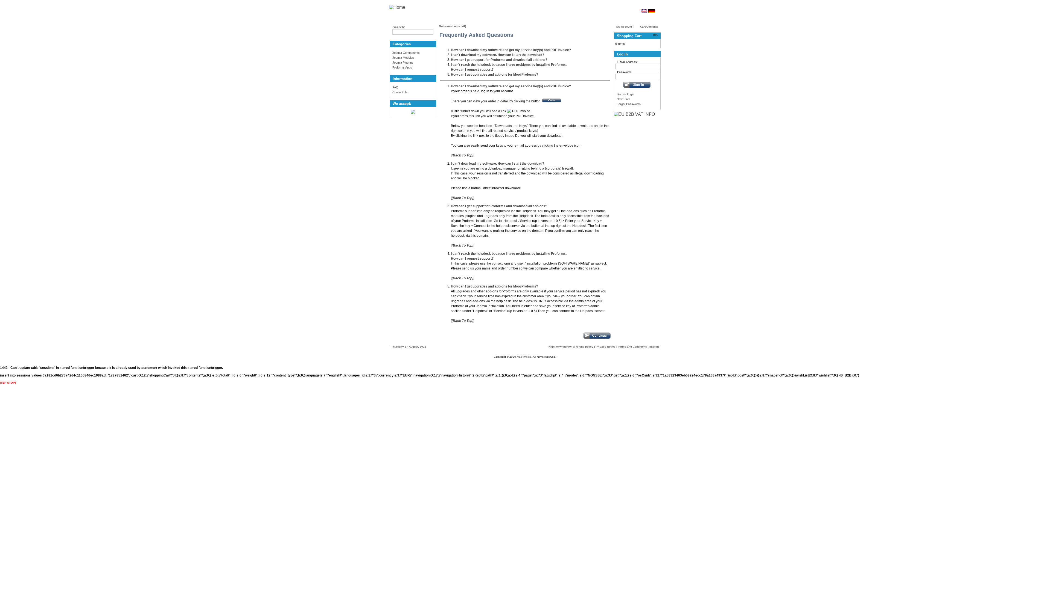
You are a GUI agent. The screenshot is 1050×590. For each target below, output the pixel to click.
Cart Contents (648, 26)
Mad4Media (524, 356)
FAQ (395, 87)
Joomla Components (406, 52)
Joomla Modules (403, 57)
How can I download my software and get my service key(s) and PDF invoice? (511, 50)
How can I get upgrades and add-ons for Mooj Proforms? (494, 74)
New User (623, 99)
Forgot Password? (629, 104)
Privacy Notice (606, 346)
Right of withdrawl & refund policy (571, 346)
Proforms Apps (402, 67)
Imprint (654, 346)
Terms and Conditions (632, 346)
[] (462, 155)
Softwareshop (448, 26)
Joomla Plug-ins (402, 62)
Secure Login (625, 94)
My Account (624, 26)
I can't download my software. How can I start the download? (497, 55)
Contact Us (399, 92)
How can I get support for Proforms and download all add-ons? (499, 60)
